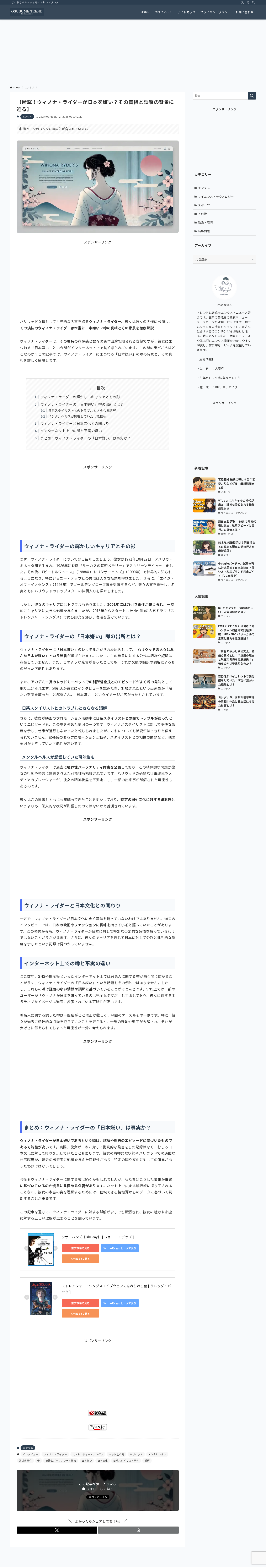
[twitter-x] (242, 2)
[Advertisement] (133, 51)
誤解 (147, 1460)
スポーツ (204, 205)
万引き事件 (25, 1460)
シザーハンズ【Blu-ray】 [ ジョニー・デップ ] (98, 1236)
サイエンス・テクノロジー (216, 196)
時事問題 (204, 231)
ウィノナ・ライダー (55, 1454)
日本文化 (102, 1460)
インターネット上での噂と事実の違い (71, 430)
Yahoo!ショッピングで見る (119, 1248)
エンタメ (27, 116)
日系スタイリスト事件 (126, 1460)
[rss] (248, 2)
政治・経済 (205, 222)
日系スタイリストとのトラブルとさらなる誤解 (82, 410)
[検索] (253, 2)
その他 (202, 214)
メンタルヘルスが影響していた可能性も (77, 416)
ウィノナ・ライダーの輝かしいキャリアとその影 (80, 396)
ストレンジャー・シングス (88, 1454)
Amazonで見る (80, 1258)
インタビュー (30, 1454)
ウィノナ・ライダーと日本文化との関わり (74, 423)
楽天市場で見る (80, 1248)
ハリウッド (136, 1454)
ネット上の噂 (116, 1454)
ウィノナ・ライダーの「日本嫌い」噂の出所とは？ (82, 404)
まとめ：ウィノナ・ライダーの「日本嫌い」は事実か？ (85, 438)
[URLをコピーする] (138, 1530)
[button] (57, 1530)
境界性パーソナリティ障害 (60, 1460)
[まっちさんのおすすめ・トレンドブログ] (27, 12)
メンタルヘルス (157, 1454)
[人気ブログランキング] (98, 1414)
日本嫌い (87, 1460)
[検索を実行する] (252, 96)
